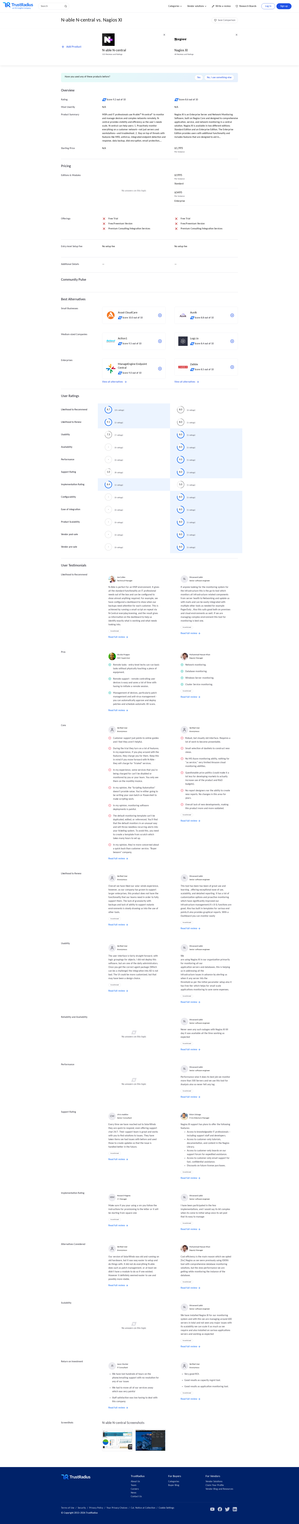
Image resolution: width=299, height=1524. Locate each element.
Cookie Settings (166, 1508)
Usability (65, 434)
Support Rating (68, 472)
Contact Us (136, 1496)
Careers (135, 1489)
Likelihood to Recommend (74, 409)
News (133, 1493)
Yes (198, 77)
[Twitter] (227, 1509)
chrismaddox (122, 1115)
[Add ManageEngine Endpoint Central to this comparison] (160, 369)
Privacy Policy (96, 1508)
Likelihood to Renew (71, 422)
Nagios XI (181, 50)
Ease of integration (70, 509)
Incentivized (114, 631)
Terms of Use (67, 1508)
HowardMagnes (124, 1196)
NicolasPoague (123, 655)
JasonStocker (122, 1364)
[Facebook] (219, 1509)
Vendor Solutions (214, 1481)
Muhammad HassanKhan (199, 655)
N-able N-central (114, 50)
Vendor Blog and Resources (219, 1489)
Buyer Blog (173, 1485)
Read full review (116, 637)
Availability (66, 447)
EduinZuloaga (195, 1115)
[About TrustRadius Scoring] (104, 99)
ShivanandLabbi (196, 577)
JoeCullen (121, 577)
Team (133, 1485)
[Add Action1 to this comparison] (160, 341)
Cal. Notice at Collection (143, 1508)
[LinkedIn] (234, 1509)
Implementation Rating (72, 484)
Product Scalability (70, 522)
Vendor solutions (195, 6)
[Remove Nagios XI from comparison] (236, 34)
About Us (135, 1481)
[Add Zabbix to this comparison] (232, 367)
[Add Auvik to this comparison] (232, 315)
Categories (173, 6)
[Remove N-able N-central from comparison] (164, 34)
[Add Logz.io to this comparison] (232, 341)
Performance (67, 459)
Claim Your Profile (215, 1485)
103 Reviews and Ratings (112, 54)
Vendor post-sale (69, 534)
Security (82, 1508)
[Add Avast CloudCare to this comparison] (160, 315)
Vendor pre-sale (69, 547)
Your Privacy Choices (117, 1508)
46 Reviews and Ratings (184, 54)
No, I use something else (219, 77)
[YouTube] (212, 1509)
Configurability (68, 497)
